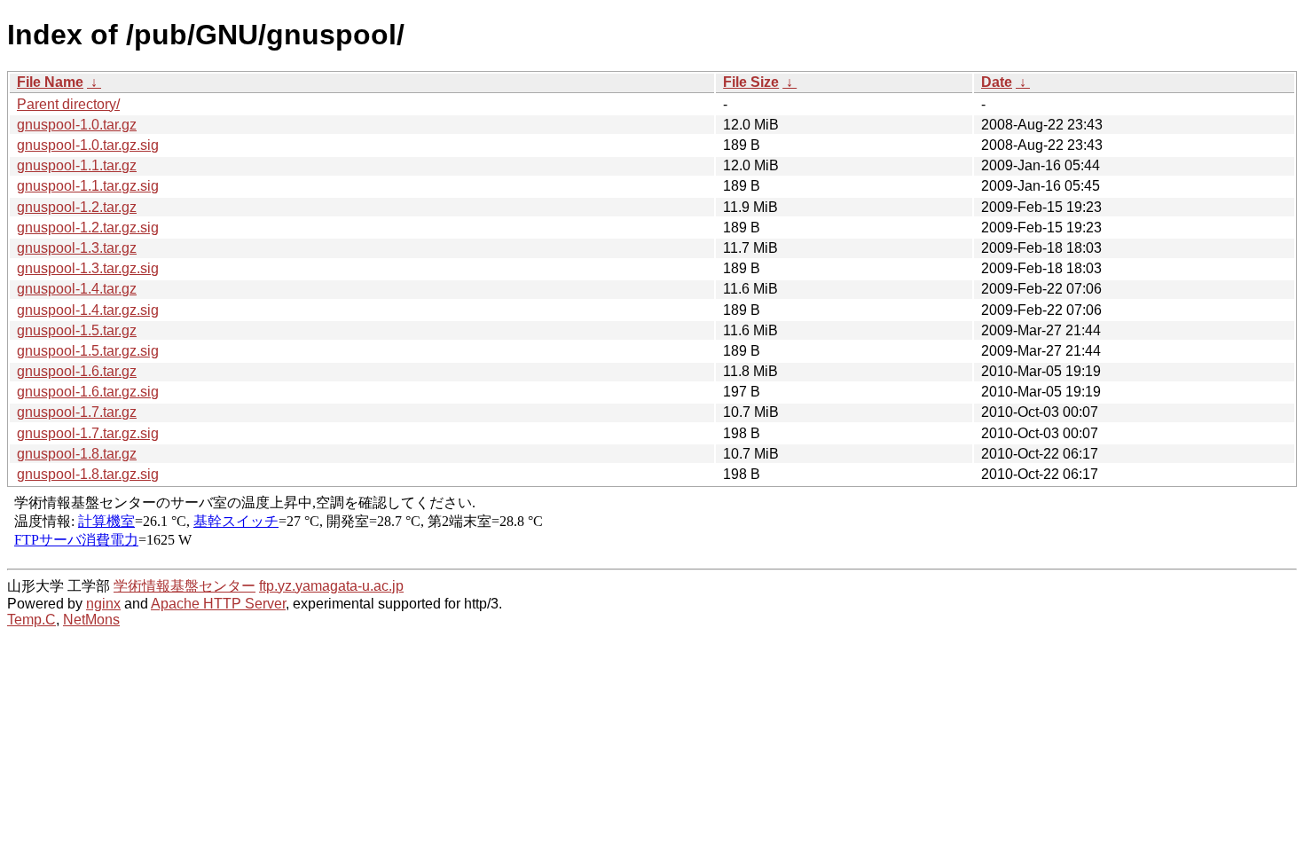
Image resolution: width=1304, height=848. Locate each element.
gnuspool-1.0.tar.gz (77, 124)
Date (996, 82)
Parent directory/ (68, 104)
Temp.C (31, 619)
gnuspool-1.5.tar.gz (77, 330)
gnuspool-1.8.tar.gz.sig (88, 474)
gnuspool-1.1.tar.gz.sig (88, 185)
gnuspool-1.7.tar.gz (77, 412)
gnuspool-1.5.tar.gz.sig (88, 350)
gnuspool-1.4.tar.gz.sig (88, 310)
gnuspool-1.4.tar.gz (77, 288)
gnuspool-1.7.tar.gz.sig (88, 433)
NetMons (91, 619)
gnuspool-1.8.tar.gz (77, 453)
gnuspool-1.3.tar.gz (77, 247)
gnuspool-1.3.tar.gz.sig (88, 268)
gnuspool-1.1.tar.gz (77, 165)
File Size (751, 82)
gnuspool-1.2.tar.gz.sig (88, 227)
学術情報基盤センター (184, 585)
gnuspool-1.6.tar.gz (77, 371)
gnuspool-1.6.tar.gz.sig (88, 391)
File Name (50, 82)
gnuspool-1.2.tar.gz (77, 207)
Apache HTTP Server (218, 603)
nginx (103, 603)
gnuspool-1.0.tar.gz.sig (88, 145)
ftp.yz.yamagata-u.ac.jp (331, 585)
